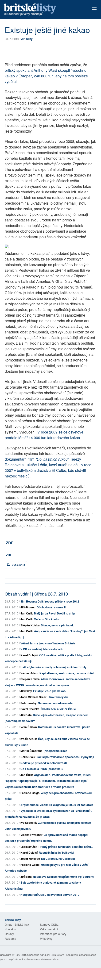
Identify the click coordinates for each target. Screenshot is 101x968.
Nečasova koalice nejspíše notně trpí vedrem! (63, 876)
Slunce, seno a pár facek (57, 625)
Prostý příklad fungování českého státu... (66, 847)
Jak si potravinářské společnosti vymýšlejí (65, 757)
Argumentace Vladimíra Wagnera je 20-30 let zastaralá (56, 805)
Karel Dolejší (29, 655)
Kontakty (10, 929)
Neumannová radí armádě (55, 703)
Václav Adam (29, 673)
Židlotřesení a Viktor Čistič (58, 709)
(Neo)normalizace (55, 751)
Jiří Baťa (26, 715)
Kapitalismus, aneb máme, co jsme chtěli (66, 673)
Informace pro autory (53, 934)
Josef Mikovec (30, 858)
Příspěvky (46, 938)
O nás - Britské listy (17, 924)
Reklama (10, 938)
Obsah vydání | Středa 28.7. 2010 (36, 594)
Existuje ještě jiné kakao (49, 691)
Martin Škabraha (31, 751)
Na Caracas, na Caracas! (58, 858)
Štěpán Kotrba (30, 625)
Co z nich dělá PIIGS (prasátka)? (41, 769)
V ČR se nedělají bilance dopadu (41, 649)
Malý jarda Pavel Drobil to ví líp (54, 613)
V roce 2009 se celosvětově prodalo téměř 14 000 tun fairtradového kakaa (44, 434)
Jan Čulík (26, 613)
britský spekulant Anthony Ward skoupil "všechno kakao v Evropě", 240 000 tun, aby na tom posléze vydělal (46, 76)
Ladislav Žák (28, 847)
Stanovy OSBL (49, 924)
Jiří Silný (27, 39)
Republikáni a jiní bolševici (56, 852)
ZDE (10, 542)
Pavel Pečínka (29, 709)
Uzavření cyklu (58, 697)
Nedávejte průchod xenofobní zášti (43, 763)
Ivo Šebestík (28, 739)
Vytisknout (18, 565)
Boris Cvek (27, 757)
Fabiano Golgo (29, 793)
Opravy (9, 934)
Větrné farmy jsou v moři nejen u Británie (47, 643)
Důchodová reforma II (51, 607)
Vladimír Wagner (31, 835)
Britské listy (41, 9)
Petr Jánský (28, 703)
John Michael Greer (33, 697)
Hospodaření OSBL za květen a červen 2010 (49, 894)
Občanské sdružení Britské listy (45, 955)
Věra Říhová (28, 727)
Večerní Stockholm (46, 619)
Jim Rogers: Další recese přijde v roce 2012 (49, 601)
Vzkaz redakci (49, 929)
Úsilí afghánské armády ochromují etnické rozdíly (53, 667)
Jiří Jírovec (27, 607)
